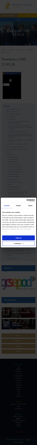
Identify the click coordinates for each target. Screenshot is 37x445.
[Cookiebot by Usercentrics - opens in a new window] (26, 200)
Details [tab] (18, 205)
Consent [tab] (6, 205)
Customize (17, 243)
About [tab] (30, 205)
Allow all (18, 238)
